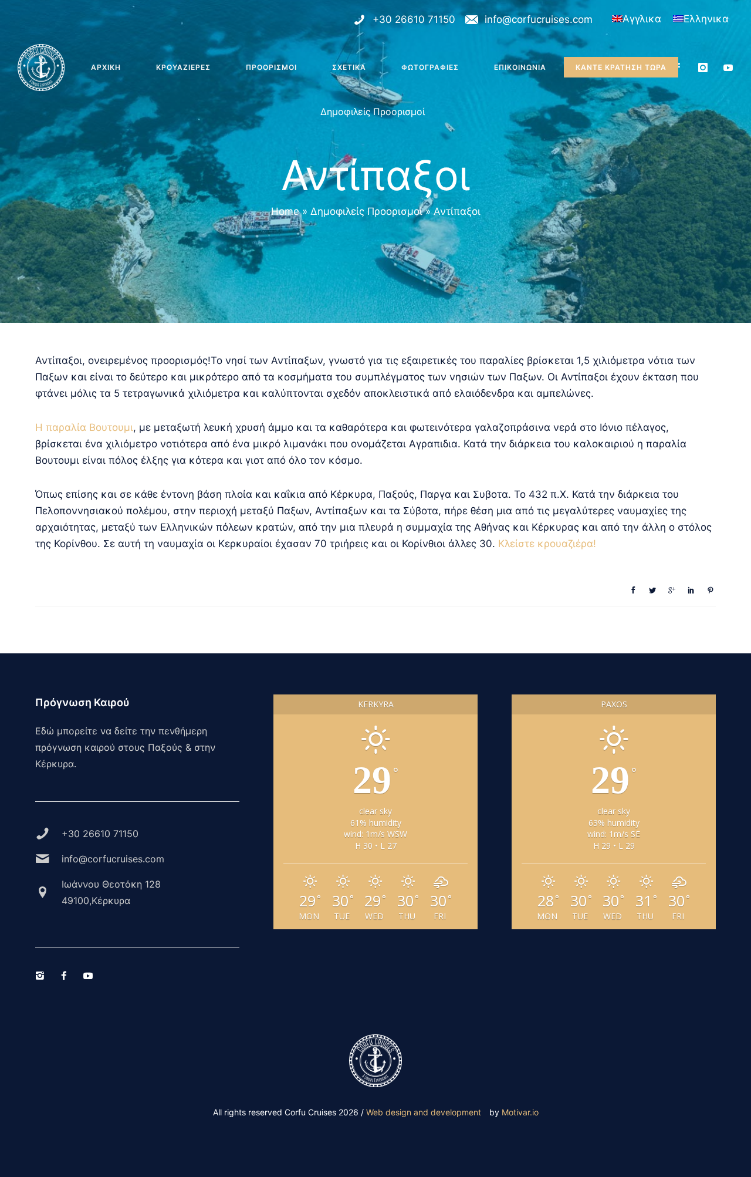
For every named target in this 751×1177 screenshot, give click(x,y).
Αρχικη (106, 67)
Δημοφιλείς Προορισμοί (372, 111)
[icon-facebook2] (681, 68)
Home (285, 211)
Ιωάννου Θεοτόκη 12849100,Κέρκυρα (111, 892)
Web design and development (423, 1112)
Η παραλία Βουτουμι (84, 427)
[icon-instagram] (706, 68)
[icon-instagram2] (42, 976)
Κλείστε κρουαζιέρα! (547, 543)
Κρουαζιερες (183, 67)
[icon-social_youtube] (728, 68)
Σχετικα (349, 67)
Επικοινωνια (520, 67)
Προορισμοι (271, 67)
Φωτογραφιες (430, 67)
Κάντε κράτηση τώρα (621, 67)
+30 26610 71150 (414, 19)
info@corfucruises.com (539, 19)
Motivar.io (520, 1112)
